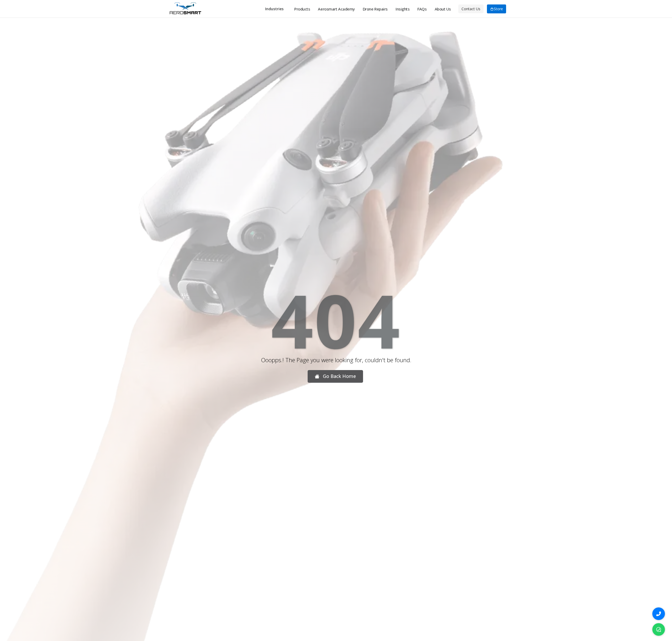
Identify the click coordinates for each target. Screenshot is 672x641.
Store (498, 8)
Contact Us (470, 8)
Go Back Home (339, 376)
